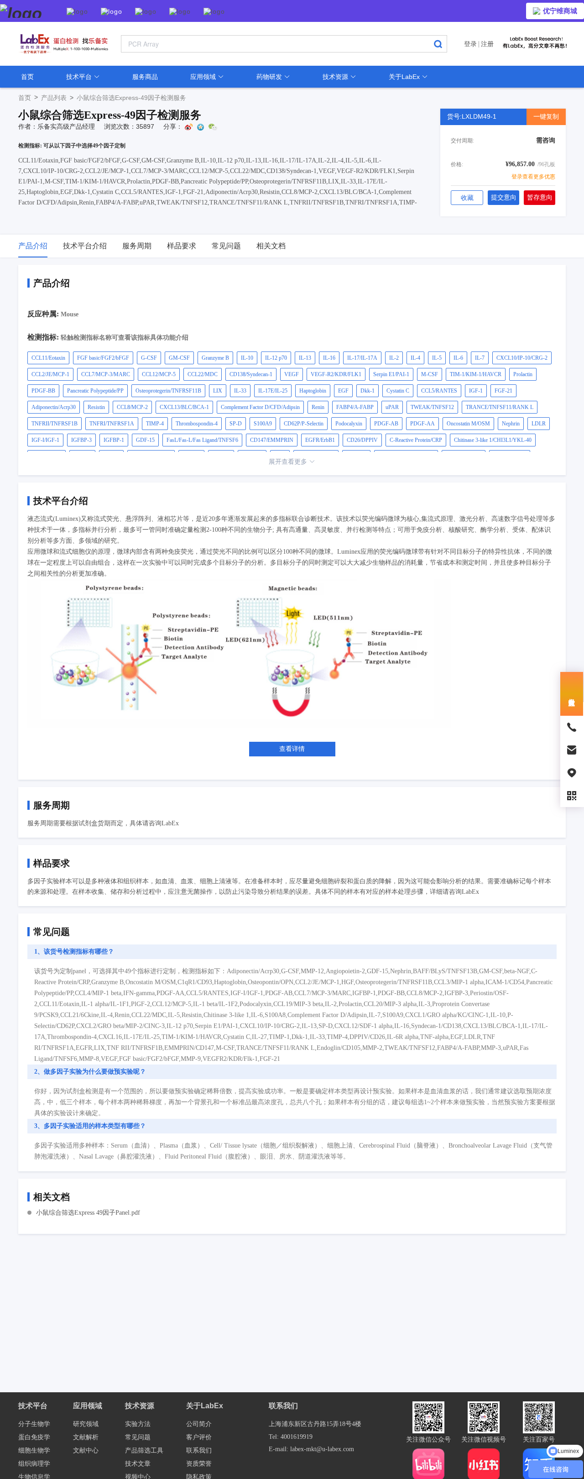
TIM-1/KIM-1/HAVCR (475, 374)
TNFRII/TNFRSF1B (54, 423)
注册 (487, 43)
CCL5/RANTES (439, 391)
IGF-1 (476, 391)
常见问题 (138, 1437)
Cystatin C (397, 391)
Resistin (96, 407)
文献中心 (86, 1450)
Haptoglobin (312, 391)
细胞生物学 (34, 1450)
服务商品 (145, 76)
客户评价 (199, 1437)
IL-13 (305, 358)
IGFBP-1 (114, 440)
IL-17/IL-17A (362, 358)
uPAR (392, 407)
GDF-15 (145, 440)
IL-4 (415, 358)
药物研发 (270, 76)
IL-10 (247, 358)
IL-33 (240, 391)
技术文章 (138, 1463)
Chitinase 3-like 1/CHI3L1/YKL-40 (493, 440)
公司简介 (199, 1424)
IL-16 (329, 358)
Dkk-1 (367, 391)
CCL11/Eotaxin (48, 358)
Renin (318, 407)
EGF (343, 391)
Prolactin (522, 374)
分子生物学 (34, 1424)
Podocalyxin (348, 423)
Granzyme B (215, 358)
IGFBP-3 (81, 440)
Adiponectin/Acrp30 (53, 407)
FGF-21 (503, 391)
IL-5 (437, 358)
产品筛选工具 (144, 1450)
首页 (27, 76)
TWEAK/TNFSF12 (432, 407)
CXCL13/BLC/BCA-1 (184, 407)
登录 (470, 43)
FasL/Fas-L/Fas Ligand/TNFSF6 (202, 440)
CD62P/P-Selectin (303, 423)
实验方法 (138, 1424)
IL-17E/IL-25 (272, 391)
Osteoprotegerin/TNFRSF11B (168, 391)
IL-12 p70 (276, 358)
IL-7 (480, 358)
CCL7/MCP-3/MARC (105, 374)
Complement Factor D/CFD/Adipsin (260, 407)
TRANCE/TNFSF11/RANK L (499, 407)
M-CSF (429, 374)
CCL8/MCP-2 (132, 407)
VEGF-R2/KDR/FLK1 (336, 374)
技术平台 (80, 76)
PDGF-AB (386, 423)
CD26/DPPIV (362, 440)
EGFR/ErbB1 (320, 440)
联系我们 (199, 1450)
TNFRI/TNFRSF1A (111, 423)
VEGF (291, 374)
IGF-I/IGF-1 (45, 440)
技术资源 (336, 76)
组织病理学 (34, 1463)
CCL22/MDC (203, 374)
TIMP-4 (155, 423)
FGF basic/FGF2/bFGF (103, 358)
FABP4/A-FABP (355, 407)
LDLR (539, 423)
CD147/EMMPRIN (271, 440)
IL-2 (394, 358)
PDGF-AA (422, 423)
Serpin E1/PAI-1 (391, 374)
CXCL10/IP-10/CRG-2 (522, 358)
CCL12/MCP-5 (159, 374)
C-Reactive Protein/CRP (416, 440)
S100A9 (263, 423)
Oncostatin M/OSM (468, 423)
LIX (217, 391)
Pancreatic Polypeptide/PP (95, 391)
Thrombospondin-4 (197, 423)
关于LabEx (405, 76)
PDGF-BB (43, 391)
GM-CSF (179, 358)
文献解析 (86, 1437)
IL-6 (458, 358)
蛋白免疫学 (34, 1437)
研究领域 (86, 1424)
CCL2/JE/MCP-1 (50, 374)
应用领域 (204, 76)
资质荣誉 (199, 1463)
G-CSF (149, 358)
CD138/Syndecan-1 (250, 374)
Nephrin (511, 423)
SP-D (235, 423)
